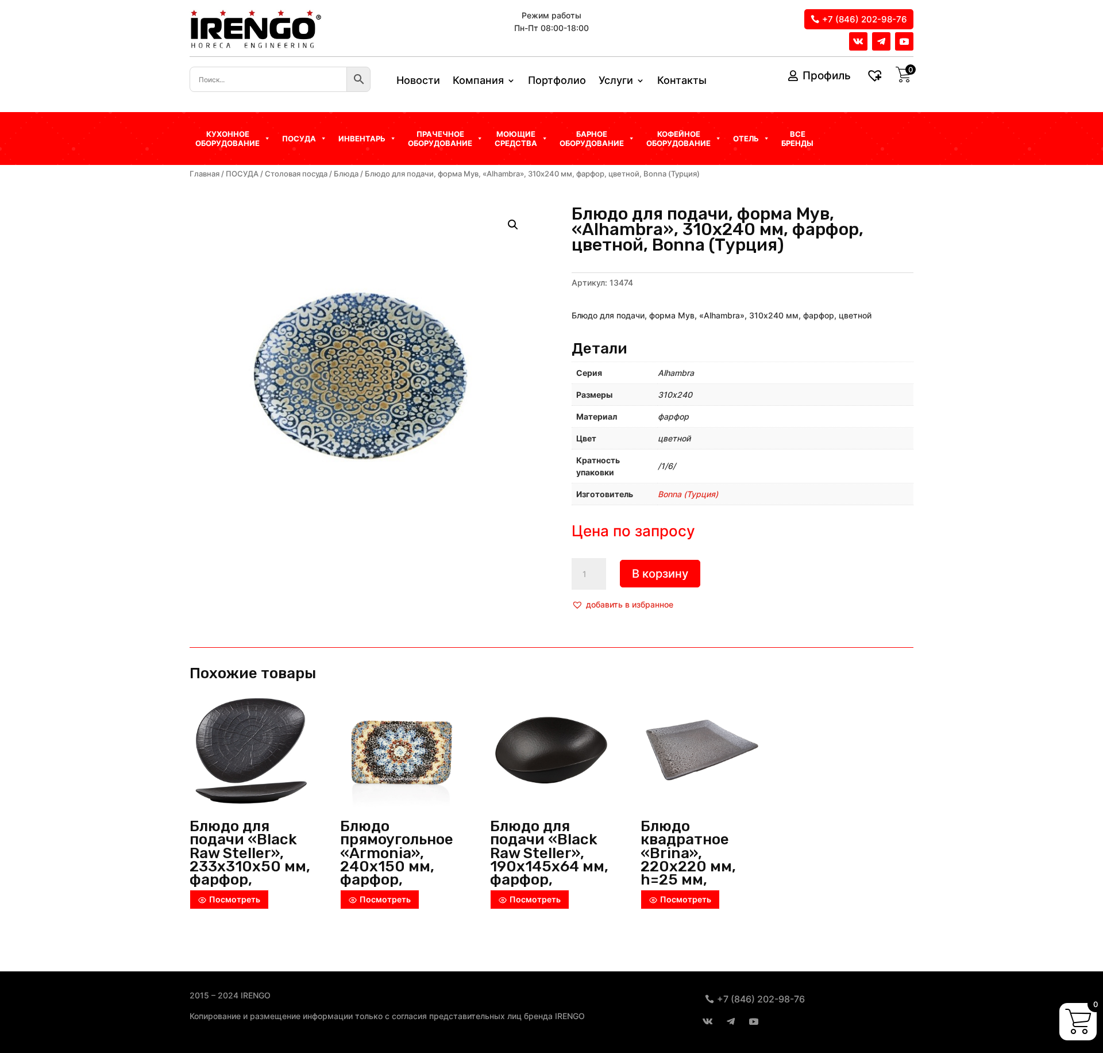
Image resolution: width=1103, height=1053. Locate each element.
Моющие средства (516, 138)
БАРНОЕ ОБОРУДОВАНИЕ (592, 138)
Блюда (346, 174)
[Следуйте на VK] (858, 41)
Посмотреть (234, 899)
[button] (622, 604)
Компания (478, 81)
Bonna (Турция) (688, 494)
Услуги (616, 81)
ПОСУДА (242, 174)
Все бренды (797, 138)
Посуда (299, 138)
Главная (204, 174)
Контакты (682, 81)
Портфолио (557, 81)
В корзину (660, 574)
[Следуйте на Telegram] (881, 41)
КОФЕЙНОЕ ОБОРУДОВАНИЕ (678, 138)
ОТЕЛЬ (746, 138)
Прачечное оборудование (440, 138)
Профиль (827, 75)
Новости (418, 81)
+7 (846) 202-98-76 (864, 19)
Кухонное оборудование (227, 138)
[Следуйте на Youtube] (904, 41)
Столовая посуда (296, 174)
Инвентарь (361, 138)
